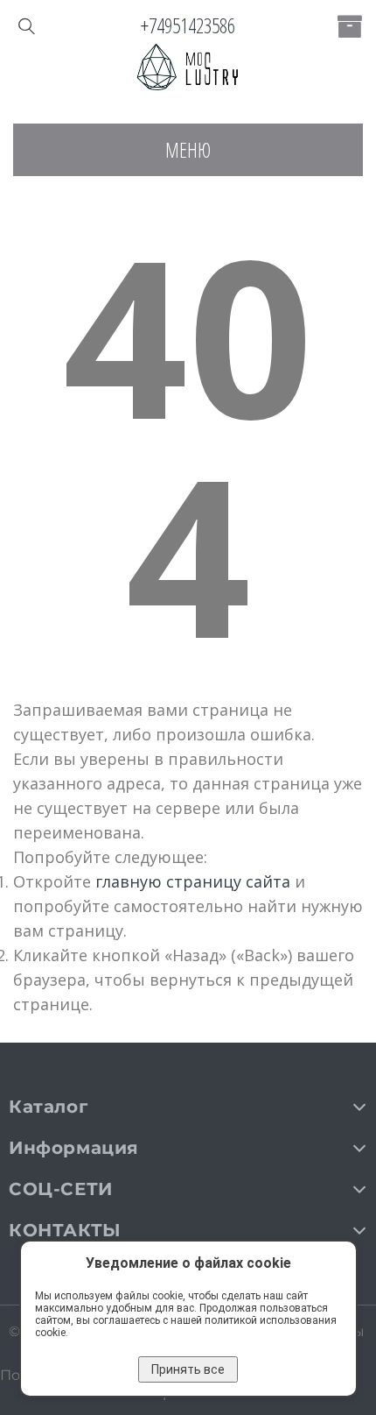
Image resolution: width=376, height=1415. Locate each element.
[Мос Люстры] (188, 68)
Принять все (188, 1369)
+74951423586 (188, 25)
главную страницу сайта (192, 881)
